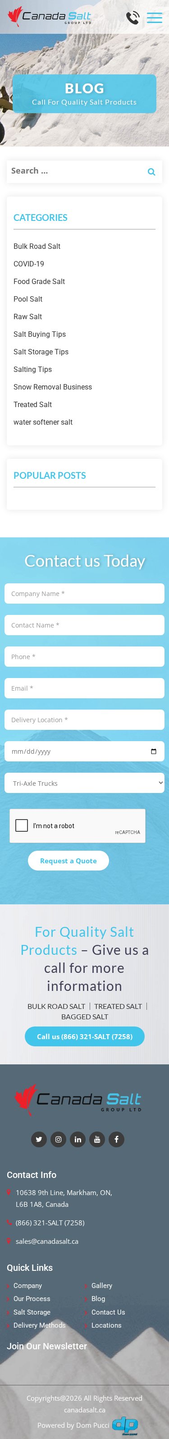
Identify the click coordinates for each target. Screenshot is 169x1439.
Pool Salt (28, 299)
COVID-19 (29, 264)
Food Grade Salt (39, 281)
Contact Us (108, 1312)
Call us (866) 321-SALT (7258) (84, 1036)
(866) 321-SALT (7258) (50, 1222)
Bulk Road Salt (37, 246)
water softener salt (43, 422)
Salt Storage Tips (41, 352)
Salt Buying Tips (40, 334)
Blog (98, 1299)
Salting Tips (33, 369)
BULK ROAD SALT (56, 1006)
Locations (106, 1325)
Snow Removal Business (53, 387)
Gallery (101, 1286)
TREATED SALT (118, 1006)
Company (28, 1286)
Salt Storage (32, 1312)
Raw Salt (28, 316)
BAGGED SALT (84, 1016)
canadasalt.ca (84, 1409)
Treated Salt (33, 404)
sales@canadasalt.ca (47, 1241)
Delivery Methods (40, 1325)
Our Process (32, 1299)
